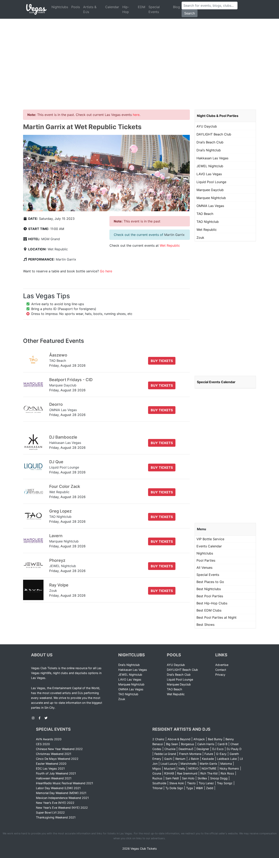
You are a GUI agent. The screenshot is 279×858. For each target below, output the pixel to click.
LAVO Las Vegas (209, 174)
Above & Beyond (178, 739)
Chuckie (169, 749)
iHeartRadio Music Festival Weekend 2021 (64, 783)
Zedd (209, 788)
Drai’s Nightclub (208, 150)
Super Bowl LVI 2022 (50, 812)
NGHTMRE (209, 768)
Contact (220, 669)
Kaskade (208, 758)
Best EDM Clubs (208, 610)
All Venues (204, 567)
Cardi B (222, 744)
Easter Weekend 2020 (51, 763)
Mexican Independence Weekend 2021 (62, 798)
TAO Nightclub (207, 222)
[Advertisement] (139, 49)
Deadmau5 (186, 749)
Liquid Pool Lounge (211, 182)
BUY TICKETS (162, 361)
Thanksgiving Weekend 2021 (56, 817)
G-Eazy (221, 754)
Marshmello (189, 763)
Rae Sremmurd (187, 773)
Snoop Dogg (219, 778)
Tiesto (191, 783)
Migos (156, 768)
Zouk (200, 237)
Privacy (220, 674)
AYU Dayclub (206, 126)
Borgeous (187, 744)
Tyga (189, 788)
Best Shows (205, 625)
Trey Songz (224, 783)
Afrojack (199, 739)
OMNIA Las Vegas (210, 206)
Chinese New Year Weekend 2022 (59, 749)
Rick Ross (227, 773)
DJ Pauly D (234, 749)
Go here (106, 271)
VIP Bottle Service (210, 539)
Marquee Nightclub (211, 198)
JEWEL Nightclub (209, 166)
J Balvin (194, 758)
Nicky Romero (229, 768)
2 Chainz (158, 739)
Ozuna (156, 773)
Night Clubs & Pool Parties (217, 116)
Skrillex (202, 778)
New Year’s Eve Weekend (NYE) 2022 (62, 807)
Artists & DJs (89, 9)
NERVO (193, 768)
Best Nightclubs (208, 589)
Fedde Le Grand (165, 754)
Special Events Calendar (216, 382)
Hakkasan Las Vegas (212, 158)
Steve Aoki (176, 783)
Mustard (169, 768)
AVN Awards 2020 (48, 739)
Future (208, 754)
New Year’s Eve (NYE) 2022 (55, 802)
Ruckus (157, 778)
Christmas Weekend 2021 (53, 754)
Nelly (182, 768)
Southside (159, 783)
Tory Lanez (206, 783)
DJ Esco (218, 749)
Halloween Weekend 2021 (53, 778)
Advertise (221, 665)
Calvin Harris (205, 744)
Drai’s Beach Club (209, 142)
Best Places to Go (210, 582)
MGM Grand (50, 239)
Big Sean (172, 744)
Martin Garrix (66, 259)
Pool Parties (205, 560)
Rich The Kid (209, 773)
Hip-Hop (125, 9)
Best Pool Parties (209, 596)
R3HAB (169, 773)
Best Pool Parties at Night (216, 617)
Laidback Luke (227, 758)
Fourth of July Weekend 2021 (56, 773)
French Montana (190, 754)
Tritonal (157, 788)
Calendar (112, 7)
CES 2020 (43, 744)
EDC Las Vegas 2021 (50, 768)
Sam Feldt (172, 778)
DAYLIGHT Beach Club (213, 134)
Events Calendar (209, 546)
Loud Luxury (169, 763)
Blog (176, 7)
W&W (199, 788)
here (136, 115)
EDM (141, 7)
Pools (75, 7)
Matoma (226, 763)
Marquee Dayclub (210, 190)
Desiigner (202, 749)
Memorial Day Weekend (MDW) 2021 (61, 793)
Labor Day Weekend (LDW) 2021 (58, 788)
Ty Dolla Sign (174, 788)
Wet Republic (58, 249)
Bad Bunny (215, 739)
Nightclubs (59, 7)
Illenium (180, 758)
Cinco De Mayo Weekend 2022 (57, 758)
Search (189, 13)
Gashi (168, 758)
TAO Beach (204, 214)
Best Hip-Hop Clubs (211, 603)
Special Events (154, 9)
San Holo (188, 778)
